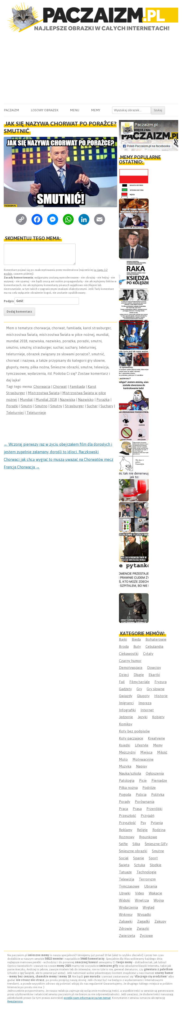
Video (139, 893)
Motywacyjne (143, 759)
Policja (141, 794)
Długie (139, 675)
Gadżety (125, 689)
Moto (123, 759)
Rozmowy (126, 837)
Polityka (157, 794)
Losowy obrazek (44, 110)
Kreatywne (156, 738)
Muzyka (125, 766)
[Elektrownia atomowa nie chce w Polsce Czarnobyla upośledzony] (134, 456)
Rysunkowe (148, 837)
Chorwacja (41, 386)
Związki (143, 928)
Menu (74, 110)
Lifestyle (141, 745)
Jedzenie (126, 717)
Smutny (56, 406)
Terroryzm (147, 879)
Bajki (123, 639)
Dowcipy (154, 668)
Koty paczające (131, 738)
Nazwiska (67, 400)
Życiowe (146, 936)
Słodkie (155, 865)
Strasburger (74, 406)
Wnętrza (142, 900)
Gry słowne (155, 689)
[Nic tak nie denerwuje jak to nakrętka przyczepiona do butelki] (134, 486)
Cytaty (148, 654)
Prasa (137, 809)
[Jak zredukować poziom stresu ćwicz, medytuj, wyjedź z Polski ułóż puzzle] (134, 426)
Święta (124, 865)
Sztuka (139, 865)
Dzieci (124, 675)
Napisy (141, 766)
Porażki (12, 406)
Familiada (77, 386)
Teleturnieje (36, 413)
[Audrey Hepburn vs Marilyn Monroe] (134, 304)
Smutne (158, 851)
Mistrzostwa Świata (43, 393)
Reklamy (125, 830)
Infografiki (127, 710)
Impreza (144, 703)
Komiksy (125, 724)
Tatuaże (125, 872)
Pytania (157, 823)
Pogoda (125, 794)
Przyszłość (127, 823)
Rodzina (158, 830)
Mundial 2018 (46, 400)
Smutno (41, 406)
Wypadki (144, 914)
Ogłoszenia (155, 773)
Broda (124, 646)
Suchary (106, 406)
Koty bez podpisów (134, 731)
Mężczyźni (127, 752)
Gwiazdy (125, 696)
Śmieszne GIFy (156, 844)
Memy (95, 110)
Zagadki (143, 921)
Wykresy (125, 914)
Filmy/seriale (139, 682)
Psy (143, 823)
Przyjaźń (147, 816)
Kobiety (158, 717)
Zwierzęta (127, 936)
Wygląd (148, 907)
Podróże (149, 788)
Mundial (26, 400)
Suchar (92, 406)
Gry (139, 689)
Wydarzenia (128, 907)
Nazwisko (86, 400)
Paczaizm (11, 110)
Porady (124, 802)
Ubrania (150, 886)
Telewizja (126, 879)
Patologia (126, 780)
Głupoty (143, 696)
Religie (142, 830)
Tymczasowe (129, 886)
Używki (124, 893)
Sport (153, 858)
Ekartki (154, 675)
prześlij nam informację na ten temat (87, 998)
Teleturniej (15, 413)
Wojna (159, 900)
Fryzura (161, 682)
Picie (143, 780)
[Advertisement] (91, 68)
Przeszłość (127, 816)
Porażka (102, 400)
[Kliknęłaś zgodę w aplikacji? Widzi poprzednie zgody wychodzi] (134, 517)
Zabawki (125, 921)
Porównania (144, 802)
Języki (142, 717)
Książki (124, 745)
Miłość (162, 752)
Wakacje (155, 893)
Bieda (136, 639)
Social (123, 858)
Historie (161, 696)
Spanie (138, 858)
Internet (147, 710)
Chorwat (60, 386)
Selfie (123, 844)
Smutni (26, 406)
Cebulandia (154, 646)
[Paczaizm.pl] (91, 17)
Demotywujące (130, 668)
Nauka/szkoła (130, 773)
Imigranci (126, 703)
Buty (137, 646)
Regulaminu (15, 1001)
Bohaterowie (156, 639)
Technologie (146, 872)
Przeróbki (154, 809)
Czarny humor (130, 661)
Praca (123, 809)
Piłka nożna (128, 788)
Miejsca (146, 752)
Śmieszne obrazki (133, 851)
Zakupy (160, 921)
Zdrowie (125, 928)
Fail (122, 682)
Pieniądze (159, 780)
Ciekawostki (128, 654)
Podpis (9, 301)
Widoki (124, 900)
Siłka (136, 844)
